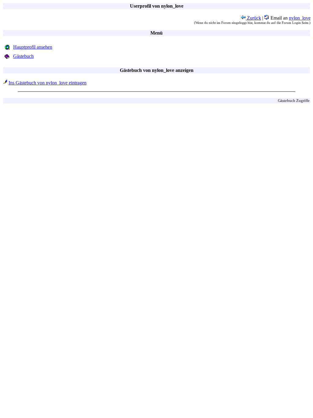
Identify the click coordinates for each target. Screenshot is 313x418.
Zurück (253, 18)
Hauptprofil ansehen (32, 47)
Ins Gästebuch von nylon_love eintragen (48, 82)
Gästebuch (23, 56)
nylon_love (300, 18)
